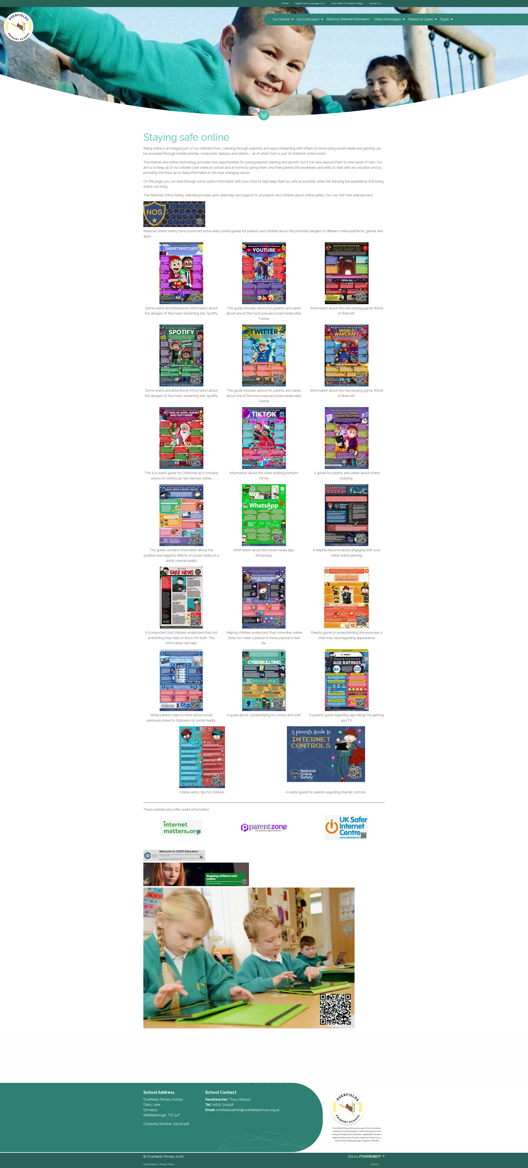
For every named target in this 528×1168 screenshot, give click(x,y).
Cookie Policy (150, 1164)
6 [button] (277, 1083)
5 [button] (271, 1083)
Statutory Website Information (348, 19)
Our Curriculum (308, 19)
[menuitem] (283, 19)
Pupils (444, 19)
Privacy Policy (167, 1164)
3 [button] (259, 1083)
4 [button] (265, 1083)
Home (285, 3)
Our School (281, 19)
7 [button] (284, 1083)
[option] (167, 1059)
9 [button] (296, 1083)
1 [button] (246, 1083)
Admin (374, 1164)
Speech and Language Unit (310, 3)
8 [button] (290, 1083)
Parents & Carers (420, 19)
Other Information (387, 19)
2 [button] (253, 1083)
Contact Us (375, 3)
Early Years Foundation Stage (347, 3)
